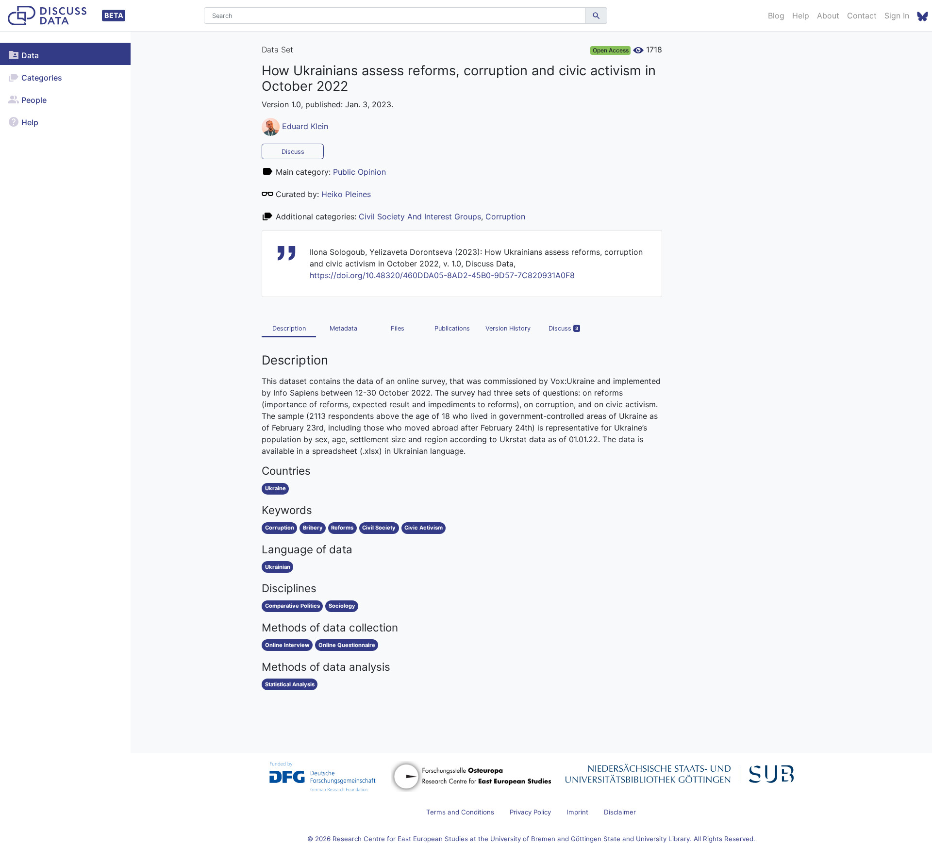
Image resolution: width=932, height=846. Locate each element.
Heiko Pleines (346, 194)
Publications (452, 328)
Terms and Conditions (460, 812)
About (828, 15)
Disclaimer (620, 812)
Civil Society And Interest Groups (420, 216)
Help (800, 15)
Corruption (505, 216)
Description (289, 328)
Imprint (577, 812)
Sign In (896, 15)
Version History (508, 328)
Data (29, 55)
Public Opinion (359, 172)
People (33, 100)
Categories (40, 78)
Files (397, 328)
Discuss (293, 151)
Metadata (343, 328)
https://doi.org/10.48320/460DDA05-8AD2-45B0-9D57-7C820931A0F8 (442, 275)
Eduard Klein (305, 126)
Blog (776, 15)
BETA (113, 15)
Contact (862, 15)
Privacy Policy (530, 812)
